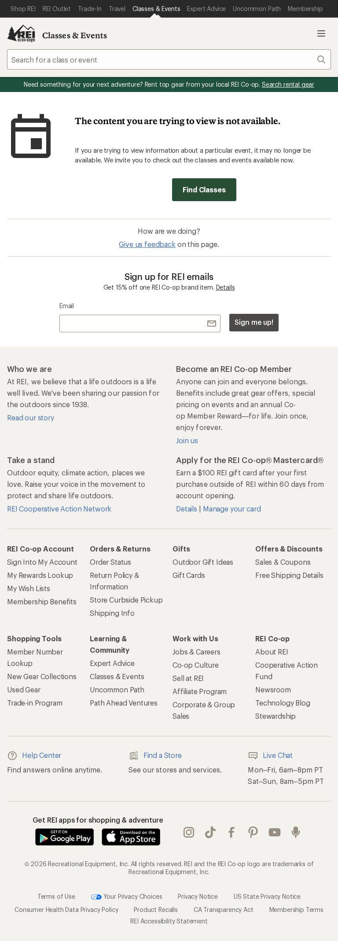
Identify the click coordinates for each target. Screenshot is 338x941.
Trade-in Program (34, 702)
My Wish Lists (28, 588)
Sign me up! (254, 322)
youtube (275, 832)
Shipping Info (112, 613)
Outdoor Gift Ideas (203, 562)
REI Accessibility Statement (169, 921)
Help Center (41, 755)
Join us (187, 440)
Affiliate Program (200, 691)
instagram (189, 832)
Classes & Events (74, 35)
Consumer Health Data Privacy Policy (66, 909)
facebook (231, 832)
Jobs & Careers (196, 651)
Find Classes (204, 189)
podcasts (296, 832)
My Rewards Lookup (40, 575)
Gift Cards (189, 575)
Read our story (30, 417)
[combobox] (169, 59)
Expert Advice (112, 663)
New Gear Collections (42, 676)
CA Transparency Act (224, 909)
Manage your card (232, 508)
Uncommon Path (117, 689)
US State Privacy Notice (267, 896)
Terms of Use (56, 896)
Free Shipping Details (289, 575)
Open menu (321, 33)
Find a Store (162, 755)
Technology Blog (282, 702)
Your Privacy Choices (132, 896)
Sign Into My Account (42, 562)
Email (66, 305)
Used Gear (23, 689)
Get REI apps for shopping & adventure (98, 820)
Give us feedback (147, 244)
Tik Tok (210, 832)
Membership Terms (296, 909)
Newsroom (273, 689)
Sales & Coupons (283, 562)
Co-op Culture (196, 665)
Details (225, 287)
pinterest (253, 832)
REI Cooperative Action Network (59, 508)
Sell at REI (188, 678)
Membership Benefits (42, 601)
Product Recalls (156, 909)
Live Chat (278, 755)
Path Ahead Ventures (124, 702)
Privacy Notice (198, 896)
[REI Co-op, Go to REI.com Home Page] (21, 33)
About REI (271, 651)
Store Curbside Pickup (126, 599)
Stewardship (275, 716)
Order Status (110, 562)
